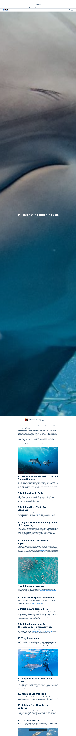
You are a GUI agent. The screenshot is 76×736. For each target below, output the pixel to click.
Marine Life (48, 10)
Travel (25, 7)
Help (64, 7)
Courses (10, 7)
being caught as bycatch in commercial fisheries (41, 631)
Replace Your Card (59, 7)
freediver (28, 438)
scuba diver (22, 438)
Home (12, 10)
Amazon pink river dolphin (36, 603)
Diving (17, 10)
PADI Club (15, 7)
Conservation (20, 7)
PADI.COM (5, 7)
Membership (34, 7)
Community (35, 10)
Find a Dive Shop (52, 7)
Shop (29, 7)
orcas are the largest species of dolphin (48, 590)
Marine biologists (37, 514)
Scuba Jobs (41, 10)
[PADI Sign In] (72, 10)
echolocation (43, 550)
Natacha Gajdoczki (33, 419)
